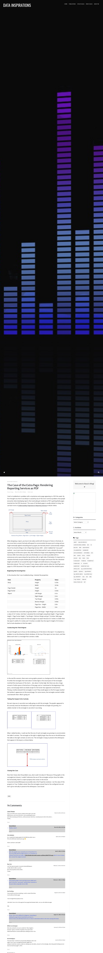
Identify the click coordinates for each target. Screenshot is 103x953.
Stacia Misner (12, 826)
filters (88, 555)
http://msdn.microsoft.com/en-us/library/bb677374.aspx (39, 855)
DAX (92, 553)
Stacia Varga (10, 492)
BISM (80, 547)
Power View (77, 563)
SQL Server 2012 (88, 574)
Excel (83, 555)
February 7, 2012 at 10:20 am (59, 865)
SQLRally (81, 571)
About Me (96, 4)
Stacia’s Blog (80, 4)
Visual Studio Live (78, 582)
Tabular (84, 579)
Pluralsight (77, 561)
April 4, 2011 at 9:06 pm (60, 836)
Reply (8, 822)
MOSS (84, 558)
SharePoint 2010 (85, 566)
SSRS (9, 796)
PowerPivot (90, 561)
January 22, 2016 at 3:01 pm (59, 927)
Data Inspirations (17, 5)
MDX (80, 558)
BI (91, 545)
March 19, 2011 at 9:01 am (60, 812)
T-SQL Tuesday (77, 579)
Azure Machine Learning (80, 545)
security (85, 563)
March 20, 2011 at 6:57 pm (59, 827)
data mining (86, 553)
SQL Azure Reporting (86, 568)
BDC (88, 545)
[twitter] (4, 472)
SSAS (83, 576)
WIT (85, 582)
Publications (72, 4)
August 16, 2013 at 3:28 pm (59, 892)
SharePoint (76, 566)
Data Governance (78, 553)
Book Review (86, 547)
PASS (88, 558)
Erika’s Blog (89, 4)
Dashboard (85, 550)
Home (65, 4)
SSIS (87, 576)
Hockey (75, 558)
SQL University (77, 576)
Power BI (83, 561)
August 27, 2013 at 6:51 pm (59, 914)
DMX (75, 555)
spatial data (77, 568)
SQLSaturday (88, 571)
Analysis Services (82, 542)
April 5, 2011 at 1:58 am (60, 851)
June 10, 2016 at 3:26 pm (60, 940)
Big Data (76, 547)
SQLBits (75, 571)
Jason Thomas (11, 811)
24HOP (75, 542)
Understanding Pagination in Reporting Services (32, 505)
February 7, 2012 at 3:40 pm (59, 879)
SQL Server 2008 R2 (78, 574)
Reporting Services (12, 481)
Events (79, 555)
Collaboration (77, 550)
